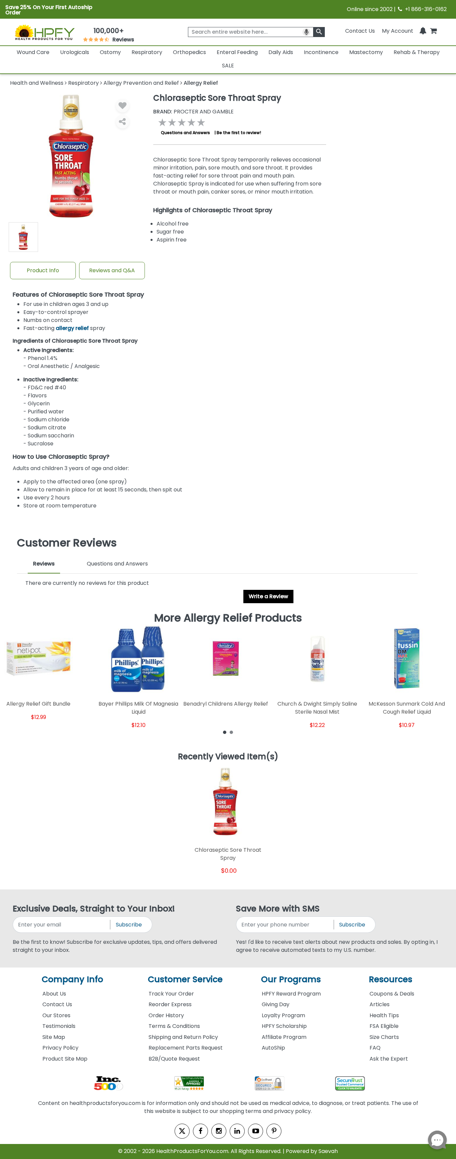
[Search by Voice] (306, 32)
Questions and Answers (185, 132)
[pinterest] (273, 1131)
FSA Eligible (384, 1026)
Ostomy (110, 52)
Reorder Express (170, 1004)
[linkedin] (237, 1131)
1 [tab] (224, 732)
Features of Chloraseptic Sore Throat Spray (78, 295)
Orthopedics (189, 52)
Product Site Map (64, 1059)
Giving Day (275, 1004)
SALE (228, 65)
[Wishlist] (122, 105)
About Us (54, 994)
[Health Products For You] (44, 32)
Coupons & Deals (392, 994)
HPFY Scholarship (284, 1026)
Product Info (43, 270)
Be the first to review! (239, 132)
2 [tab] (231, 732)
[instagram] (218, 1131)
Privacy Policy (60, 1048)
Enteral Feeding (237, 52)
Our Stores (56, 1015)
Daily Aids (280, 52)
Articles (380, 1004)
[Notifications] (423, 31)
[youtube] (255, 1131)
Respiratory (147, 52)
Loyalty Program (283, 1015)
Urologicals (74, 52)
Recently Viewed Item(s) (228, 757)
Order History (166, 1015)
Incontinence (321, 52)
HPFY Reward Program (291, 994)
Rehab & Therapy (417, 52)
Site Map (53, 1037)
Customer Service (185, 979)
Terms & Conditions (174, 1026)
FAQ (375, 1048)
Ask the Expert (389, 1059)
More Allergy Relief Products (228, 618)
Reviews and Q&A (112, 270)
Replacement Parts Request (186, 1048)
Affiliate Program (284, 1037)
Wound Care (33, 52)
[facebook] (200, 1131)
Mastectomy (366, 52)
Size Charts (384, 1037)
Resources (390, 979)
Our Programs (291, 979)
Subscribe (129, 924)
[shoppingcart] (433, 31)
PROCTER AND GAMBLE (193, 111)
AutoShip (273, 1048)
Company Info (72, 979)
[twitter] (182, 1131)
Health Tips (384, 1015)
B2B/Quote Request (174, 1059)
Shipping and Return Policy (183, 1037)
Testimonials (58, 1026)
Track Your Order (171, 994)
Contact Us (360, 31)
